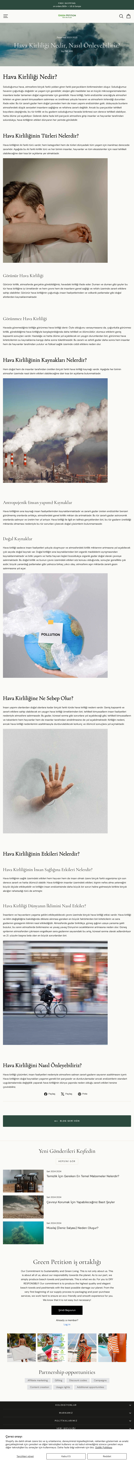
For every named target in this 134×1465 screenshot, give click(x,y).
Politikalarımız (66, 1420)
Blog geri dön (69, 1121)
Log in (67, 1324)
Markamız (66, 1413)
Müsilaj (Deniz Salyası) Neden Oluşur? (72, 1228)
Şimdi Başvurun (67, 1310)
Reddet (107, 1456)
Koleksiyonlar (66, 1405)
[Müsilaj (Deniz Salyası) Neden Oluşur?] (23, 1232)
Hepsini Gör (66, 1161)
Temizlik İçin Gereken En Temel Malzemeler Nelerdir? (83, 1176)
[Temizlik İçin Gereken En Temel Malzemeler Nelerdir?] (23, 1181)
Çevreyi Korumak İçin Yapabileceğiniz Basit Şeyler (81, 1202)
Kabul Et (66, 1456)
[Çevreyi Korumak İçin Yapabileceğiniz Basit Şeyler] (23, 1206)
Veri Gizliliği (66, 1428)
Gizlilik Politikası (103, 1447)
